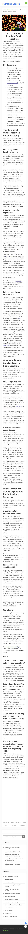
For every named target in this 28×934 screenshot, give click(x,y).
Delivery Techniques (10, 882)
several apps (6, 345)
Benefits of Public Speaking (11, 876)
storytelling (19, 281)
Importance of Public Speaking (12, 893)
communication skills (12, 83)
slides (19, 318)
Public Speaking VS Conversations (13, 905)
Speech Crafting (8, 910)
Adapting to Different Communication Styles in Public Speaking (12, 864)
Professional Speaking (10, 896)
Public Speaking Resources (11, 899)
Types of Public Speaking (11, 916)
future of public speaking (12, 647)
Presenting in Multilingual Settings (13, 851)
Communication (9, 879)
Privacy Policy (5, 930)
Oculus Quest (9, 256)
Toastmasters (8, 913)
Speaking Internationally (11, 907)
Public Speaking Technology (11, 902)
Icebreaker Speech (11, 3)
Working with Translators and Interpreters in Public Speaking (12, 855)
